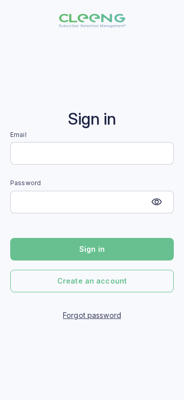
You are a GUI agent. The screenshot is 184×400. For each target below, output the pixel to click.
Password (25, 183)
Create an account (92, 280)
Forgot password (92, 315)
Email (18, 135)
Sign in (92, 249)
